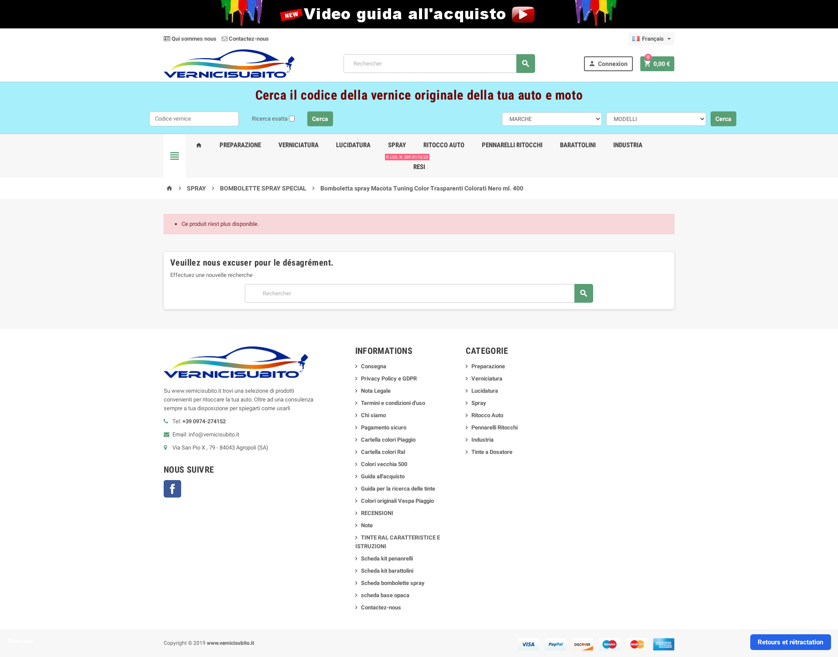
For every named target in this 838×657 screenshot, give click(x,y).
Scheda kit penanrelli (387, 558)
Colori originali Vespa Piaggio (397, 501)
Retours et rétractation (790, 642)
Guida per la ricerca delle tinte (398, 488)
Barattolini (578, 145)
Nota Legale (376, 390)
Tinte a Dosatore (491, 452)
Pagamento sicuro (383, 427)
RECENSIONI (377, 513)
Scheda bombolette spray (393, 583)
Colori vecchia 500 (384, 464)
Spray (397, 145)
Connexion (608, 63)
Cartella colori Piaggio (388, 439)
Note (367, 525)
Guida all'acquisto (383, 476)
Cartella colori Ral (383, 452)
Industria (627, 145)
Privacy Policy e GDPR (389, 378)
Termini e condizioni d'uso (393, 403)
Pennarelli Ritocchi (512, 145)
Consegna (373, 366)
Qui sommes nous (193, 38)
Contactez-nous (248, 38)
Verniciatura (298, 145)
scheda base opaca (385, 595)
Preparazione (240, 145)
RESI (417, 163)
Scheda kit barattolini (387, 570)
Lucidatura (353, 145)
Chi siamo (373, 415)
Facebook (172, 489)
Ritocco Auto (443, 145)
